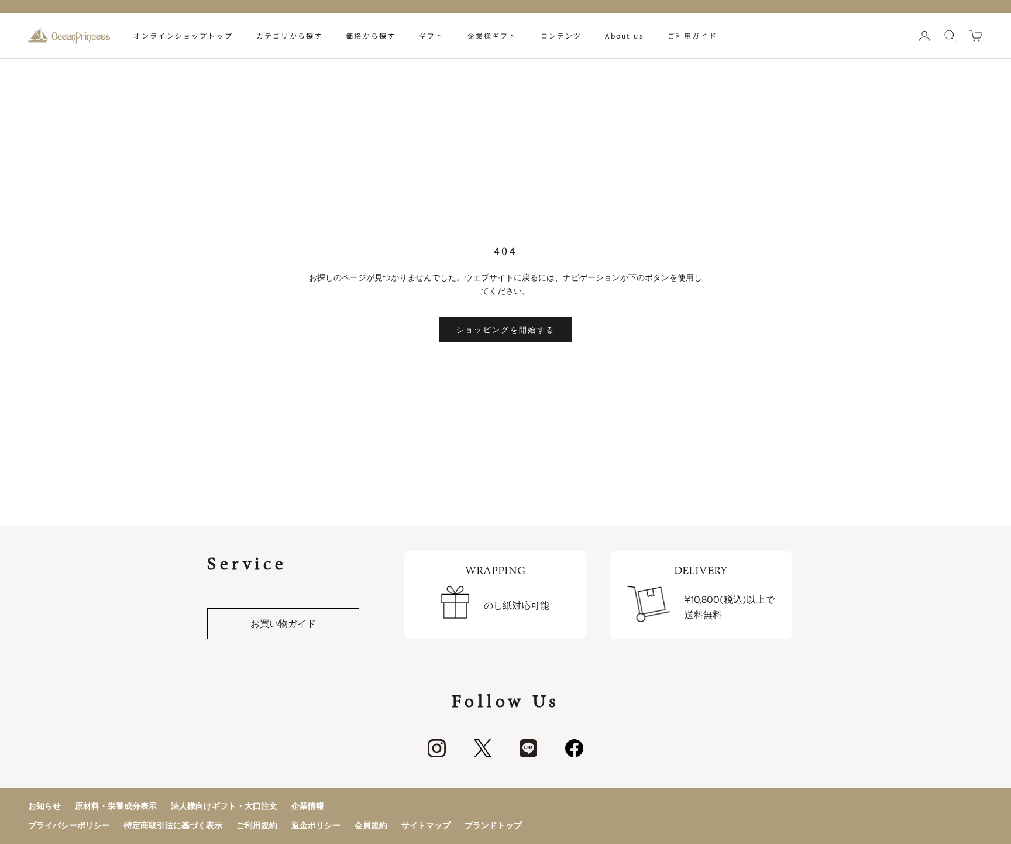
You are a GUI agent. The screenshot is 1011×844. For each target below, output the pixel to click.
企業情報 (307, 806)
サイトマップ (426, 825)
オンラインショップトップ (183, 35)
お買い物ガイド (283, 623)
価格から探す (371, 35)
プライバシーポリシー (69, 825)
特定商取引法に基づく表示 (173, 825)
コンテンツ (561, 35)
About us (624, 35)
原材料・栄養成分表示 (116, 806)
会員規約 (371, 825)
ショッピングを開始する (505, 329)
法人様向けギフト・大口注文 (224, 806)
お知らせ (44, 806)
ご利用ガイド (692, 35)
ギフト (431, 35)
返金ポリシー (316, 825)
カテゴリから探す (289, 35)
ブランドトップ (493, 825)
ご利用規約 (256, 825)
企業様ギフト (492, 35)
